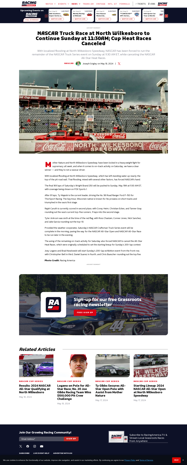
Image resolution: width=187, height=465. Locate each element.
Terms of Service (146, 460)
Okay (176, 460)
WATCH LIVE (56, 19)
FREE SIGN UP (85, 312)
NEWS (75, 3)
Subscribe (24, 453)
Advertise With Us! (62, 453)
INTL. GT (112, 3)
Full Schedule (32, 20)
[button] (166, 16)
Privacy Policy (129, 460)
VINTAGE (100, 3)
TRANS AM (88, 3)
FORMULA (124, 3)
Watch (49, 3)
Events (62, 3)
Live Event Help (41, 453)
